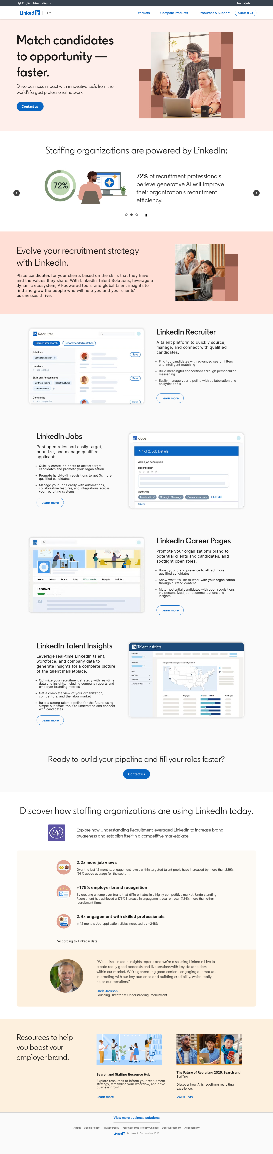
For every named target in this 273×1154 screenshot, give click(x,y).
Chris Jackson (107, 991)
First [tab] (126, 214)
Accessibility (192, 1127)
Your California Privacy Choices (140, 1127)
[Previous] (16, 193)
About (77, 1127)
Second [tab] (131, 214)
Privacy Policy (111, 1127)
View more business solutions (137, 1118)
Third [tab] (137, 214)
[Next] (256, 193)
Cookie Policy (92, 1127)
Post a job (243, 3)
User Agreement (171, 1127)
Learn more (105, 1097)
